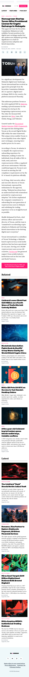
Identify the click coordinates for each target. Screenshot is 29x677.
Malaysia (9, 16)
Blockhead (5, 47)
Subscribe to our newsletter (14, 663)
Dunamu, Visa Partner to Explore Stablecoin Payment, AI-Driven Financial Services (13, 530)
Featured (13, 10)
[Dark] (15, 6)
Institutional (6, 573)
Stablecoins (5, 524)
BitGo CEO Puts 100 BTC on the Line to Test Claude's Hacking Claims (13, 389)
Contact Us (21, 665)
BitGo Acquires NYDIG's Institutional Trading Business (12, 623)
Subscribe (23, 6)
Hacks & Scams (6, 481)
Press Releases (10, 665)
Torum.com (13, 252)
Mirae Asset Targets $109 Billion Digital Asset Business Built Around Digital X (13, 579)
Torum (15, 16)
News (3, 16)
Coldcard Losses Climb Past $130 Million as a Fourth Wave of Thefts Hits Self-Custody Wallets (14, 304)
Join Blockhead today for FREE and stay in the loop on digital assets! (14, 265)
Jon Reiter (5, 500)
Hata (13, 116)
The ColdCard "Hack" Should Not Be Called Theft (14, 485)
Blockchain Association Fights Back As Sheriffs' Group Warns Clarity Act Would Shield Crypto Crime (14, 349)
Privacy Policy (15, 667)
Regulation (5, 343)
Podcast (23, 10)
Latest (4, 10)
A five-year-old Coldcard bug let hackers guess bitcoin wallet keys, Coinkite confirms (13, 432)
